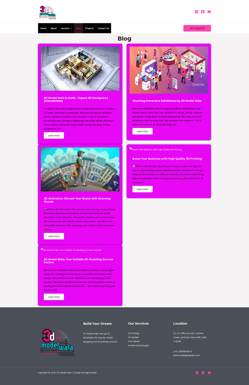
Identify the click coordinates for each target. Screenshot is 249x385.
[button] (70, 28)
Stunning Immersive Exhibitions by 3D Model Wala (167, 100)
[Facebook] (203, 12)
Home (43, 28)
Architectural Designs (138, 345)
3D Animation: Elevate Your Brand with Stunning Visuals (77, 200)
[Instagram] (196, 12)
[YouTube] (209, 12)
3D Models (133, 337)
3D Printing (133, 333)
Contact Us (103, 28)
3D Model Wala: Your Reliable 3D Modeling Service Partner (78, 261)
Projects (89, 28)
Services (65, 28)
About (54, 28)
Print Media (133, 341)
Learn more (54, 135)
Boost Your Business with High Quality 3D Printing (167, 158)
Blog (78, 28)
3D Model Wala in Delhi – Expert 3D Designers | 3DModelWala (76, 99)
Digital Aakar (91, 372)
